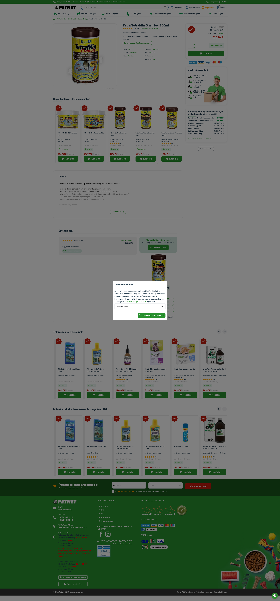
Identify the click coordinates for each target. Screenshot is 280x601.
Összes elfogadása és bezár (151, 315)
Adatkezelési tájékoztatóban (135, 302)
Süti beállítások (123, 306)
